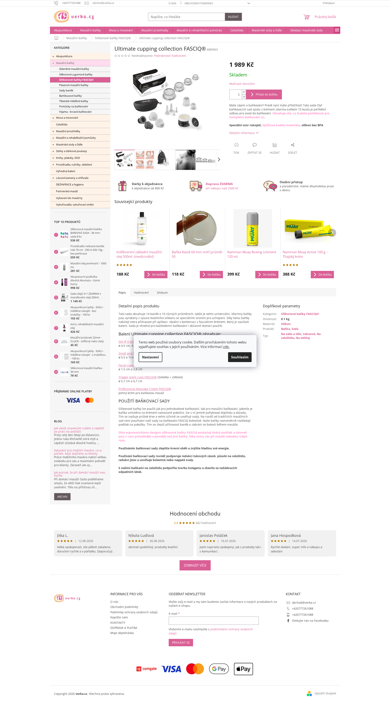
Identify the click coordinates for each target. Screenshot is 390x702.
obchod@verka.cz (304, 602)
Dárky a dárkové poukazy (71, 151)
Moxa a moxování (67, 117)
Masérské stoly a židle (69, 144)
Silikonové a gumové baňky (76, 74)
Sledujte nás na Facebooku (310, 620)
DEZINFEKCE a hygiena (70, 184)
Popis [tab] (122, 292)
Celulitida (61, 124)
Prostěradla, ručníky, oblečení (74, 164)
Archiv (62, 497)
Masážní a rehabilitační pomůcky (76, 138)
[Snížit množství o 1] (244, 96)
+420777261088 (302, 608)
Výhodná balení (65, 171)
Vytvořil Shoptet (325, 693)
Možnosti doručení (242, 84)
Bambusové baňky (70, 96)
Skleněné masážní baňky (74, 69)
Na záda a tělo (291, 334)
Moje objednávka (122, 633)
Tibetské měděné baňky (73, 101)
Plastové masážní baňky (73, 85)
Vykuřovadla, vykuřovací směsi (75, 204)
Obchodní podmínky (198, 3)
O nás (172, 3)
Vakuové (309, 334)
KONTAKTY (117, 623)
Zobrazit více (195, 565)
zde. (226, 346)
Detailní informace (242, 133)
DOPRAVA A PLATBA (123, 628)
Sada (295, 329)
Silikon (286, 324)
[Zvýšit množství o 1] (244, 92)
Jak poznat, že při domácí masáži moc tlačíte (79, 474)
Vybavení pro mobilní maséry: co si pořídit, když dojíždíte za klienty (78, 452)
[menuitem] (63, 30)
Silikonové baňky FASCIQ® (76, 80)
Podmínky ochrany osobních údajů (134, 612)
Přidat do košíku (267, 94)
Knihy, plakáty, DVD (68, 158)
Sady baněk (66, 90)
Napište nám (119, 617)
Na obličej (303, 338)
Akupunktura (64, 56)
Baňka (285, 329)
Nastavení (150, 357)
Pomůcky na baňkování (73, 106)
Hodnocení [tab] (141, 292)
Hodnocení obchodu (195, 513)
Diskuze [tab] (162, 292)
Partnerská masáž (67, 191)
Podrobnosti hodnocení (170, 56)
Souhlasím (240, 357)
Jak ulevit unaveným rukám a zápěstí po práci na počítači (79, 430)
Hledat (233, 17)
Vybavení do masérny (69, 198)
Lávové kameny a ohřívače (72, 178)
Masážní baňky (65, 63)
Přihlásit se (181, 642)
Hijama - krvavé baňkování (75, 112)
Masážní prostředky (68, 131)
